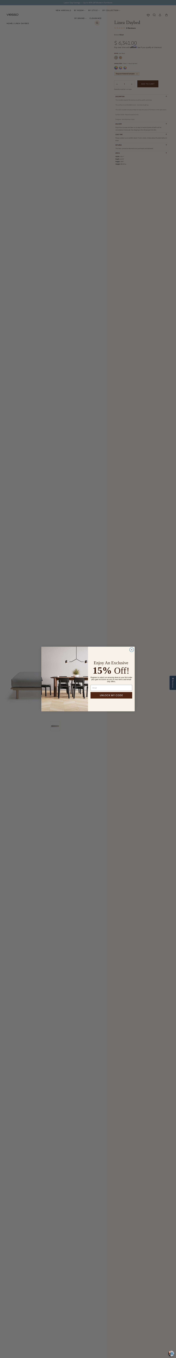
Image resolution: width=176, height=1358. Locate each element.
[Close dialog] (132, 650)
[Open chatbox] (171, 1353)
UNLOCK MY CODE (111, 695)
